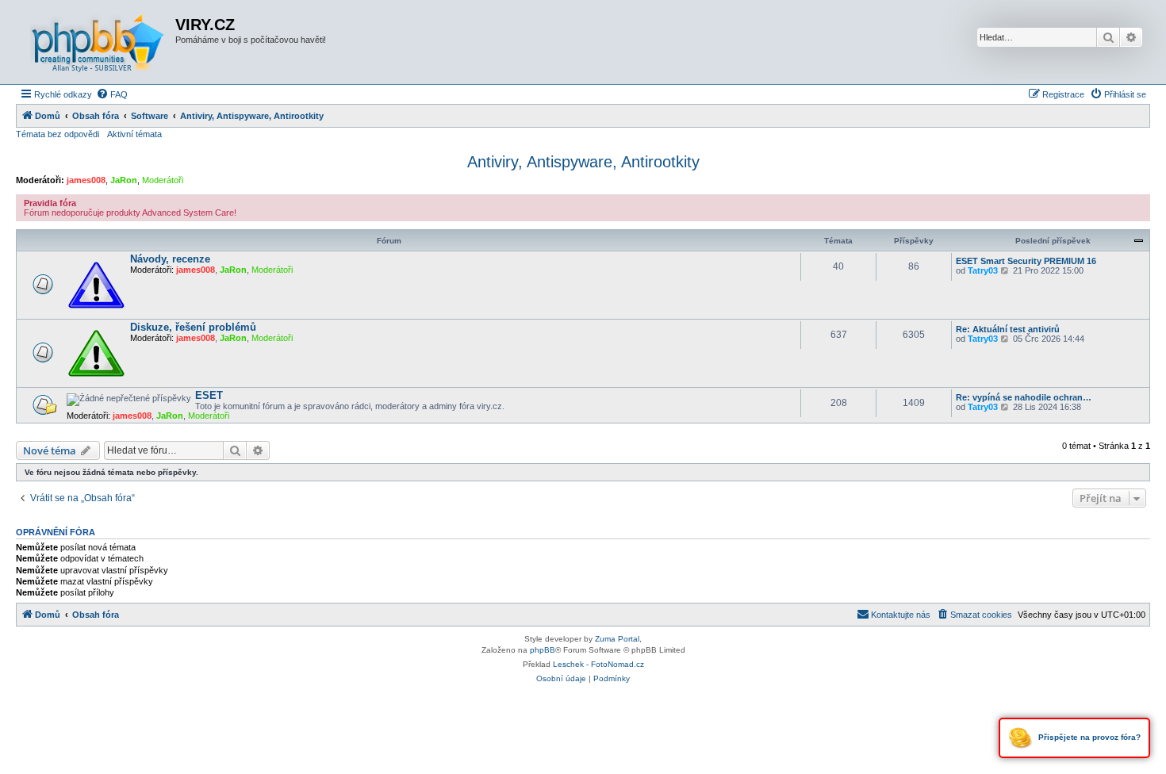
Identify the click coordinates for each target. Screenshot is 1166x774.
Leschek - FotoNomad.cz (598, 664)
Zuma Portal (617, 638)
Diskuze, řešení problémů (193, 327)
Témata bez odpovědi (57, 134)
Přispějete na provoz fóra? (1088, 737)
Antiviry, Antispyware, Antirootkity (583, 162)
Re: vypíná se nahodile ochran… (1023, 397)
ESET (209, 395)
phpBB (542, 650)
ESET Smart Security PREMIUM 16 (1026, 261)
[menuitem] (112, 94)
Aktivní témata (134, 134)
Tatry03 (983, 270)
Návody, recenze (170, 259)
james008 (86, 180)
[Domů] (97, 42)
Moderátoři (162, 180)
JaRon (123, 180)
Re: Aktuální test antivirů (1008, 329)
